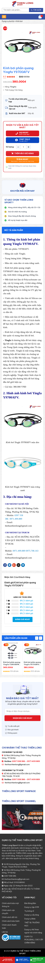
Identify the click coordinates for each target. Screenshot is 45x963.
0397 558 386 (10, 876)
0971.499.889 (16, 519)
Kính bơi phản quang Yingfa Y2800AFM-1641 (11, 663)
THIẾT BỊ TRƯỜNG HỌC (32, 924)
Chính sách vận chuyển (8, 912)
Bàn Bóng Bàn (30, 903)
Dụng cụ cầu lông (31, 915)
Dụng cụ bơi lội (8, 21)
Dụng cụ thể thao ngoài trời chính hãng (33, 931)
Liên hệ (5, 932)
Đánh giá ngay (22, 619)
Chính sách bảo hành (11, 921)
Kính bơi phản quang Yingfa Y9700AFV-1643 (32, 663)
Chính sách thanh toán (9, 926)
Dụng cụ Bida (29, 919)
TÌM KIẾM (36, 10)
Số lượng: (10, 147)
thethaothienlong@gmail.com (17, 764)
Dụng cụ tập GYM (31, 907)
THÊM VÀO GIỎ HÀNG (24, 153)
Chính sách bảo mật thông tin (10, 905)
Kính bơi (19, 21)
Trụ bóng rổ (29, 911)
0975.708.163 (32, 551)
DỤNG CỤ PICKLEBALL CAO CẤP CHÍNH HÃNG (33, 939)
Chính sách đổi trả (9, 917)
